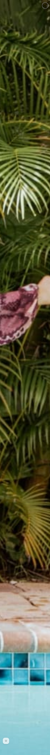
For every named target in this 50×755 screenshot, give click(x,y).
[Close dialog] (45, 5)
